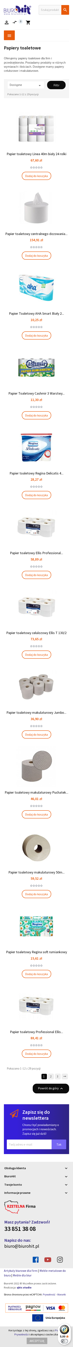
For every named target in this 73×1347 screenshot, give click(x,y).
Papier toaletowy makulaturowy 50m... (36, 872)
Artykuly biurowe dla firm (20, 1271)
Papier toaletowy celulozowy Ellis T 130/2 (36, 633)
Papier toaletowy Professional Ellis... (36, 1032)
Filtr (56, 85)
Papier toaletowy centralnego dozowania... (36, 234)
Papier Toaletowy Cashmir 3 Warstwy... (36, 393)
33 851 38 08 (20, 1229)
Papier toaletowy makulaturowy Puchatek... (36, 792)
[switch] (64, 1341)
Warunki (61, 1294)
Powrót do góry (51, 1088)
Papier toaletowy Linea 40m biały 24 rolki (36, 154)
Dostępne (26, 85)
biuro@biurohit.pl (21, 1246)
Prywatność (49, 1294)
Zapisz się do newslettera (36, 1115)
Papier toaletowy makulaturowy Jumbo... (36, 712)
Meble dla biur (22, 1275)
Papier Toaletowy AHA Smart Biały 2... (36, 313)
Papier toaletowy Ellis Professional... (36, 553)
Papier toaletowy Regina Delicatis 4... (36, 473)
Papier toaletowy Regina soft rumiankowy (36, 952)
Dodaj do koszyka (36, 176)
